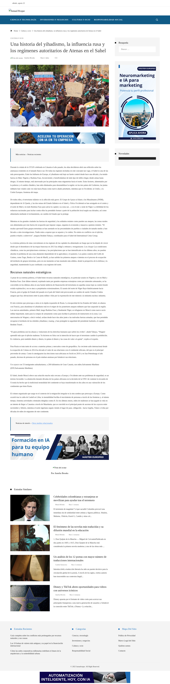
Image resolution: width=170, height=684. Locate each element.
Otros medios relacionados (42, 423)
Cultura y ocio (16, 38)
